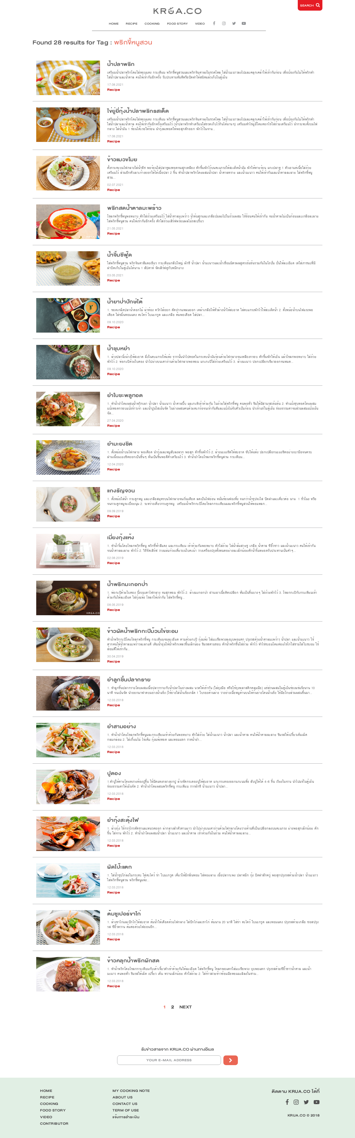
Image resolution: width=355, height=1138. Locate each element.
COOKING (152, 23)
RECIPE (131, 23)
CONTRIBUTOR (54, 1124)
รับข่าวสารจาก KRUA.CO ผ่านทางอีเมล (177, 1049)
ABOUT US (123, 1097)
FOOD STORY (177, 23)
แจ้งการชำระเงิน (126, 1117)
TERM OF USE (126, 1110)
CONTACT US (125, 1104)
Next (185, 1007)
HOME (114, 23)
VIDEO (200, 23)
